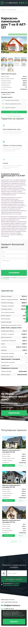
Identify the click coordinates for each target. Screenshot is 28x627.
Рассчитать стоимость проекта (14, 115)
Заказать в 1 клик (14, 112)
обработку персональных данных (11, 584)
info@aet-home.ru (11, 605)
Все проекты (14, 541)
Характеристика (7, 291)
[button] (24, 44)
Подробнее (14, 413)
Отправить (14, 273)
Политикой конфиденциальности (13, 616)
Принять (14, 622)
